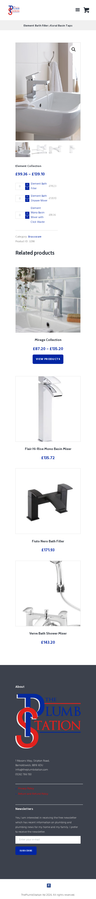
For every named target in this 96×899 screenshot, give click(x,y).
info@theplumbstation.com (31, 769)
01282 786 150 (23, 774)
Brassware (34, 236)
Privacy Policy (26, 788)
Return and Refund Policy (33, 794)
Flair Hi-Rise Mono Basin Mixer (48, 449)
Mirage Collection (48, 340)
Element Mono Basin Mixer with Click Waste (38, 215)
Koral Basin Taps (61, 25)
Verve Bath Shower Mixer (48, 633)
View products (48, 359)
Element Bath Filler (36, 25)
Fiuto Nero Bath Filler (48, 541)
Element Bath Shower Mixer (39, 198)
